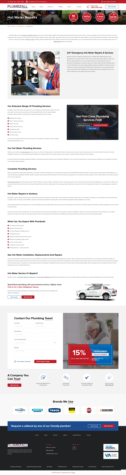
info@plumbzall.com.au (52, 453)
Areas (69, 7)
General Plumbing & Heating (34, 466)
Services (50, 7)
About (41, 7)
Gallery (61, 7)
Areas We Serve (77, 435)
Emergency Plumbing (15, 466)
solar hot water (25, 152)
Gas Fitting (49, 466)
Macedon (26, 277)
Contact (79, 7)
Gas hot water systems (13, 182)
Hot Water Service (20, 26)
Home (33, 7)
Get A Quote (112, 7)
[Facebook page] (74, 448)
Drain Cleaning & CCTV (108, 466)
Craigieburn (32, 277)
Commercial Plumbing (100, 125)
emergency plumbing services (29, 35)
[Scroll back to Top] (124, 467)
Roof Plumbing (92, 466)
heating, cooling (30, 39)
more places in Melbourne (44, 277)
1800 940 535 (57, 41)
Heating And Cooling (77, 466)
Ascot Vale (20, 277)
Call (54, 35)
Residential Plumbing (84, 125)
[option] (20, 410)
